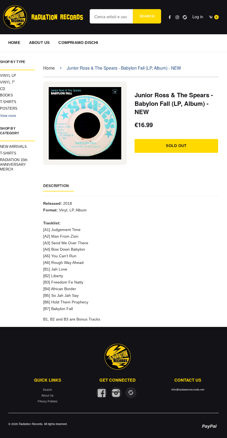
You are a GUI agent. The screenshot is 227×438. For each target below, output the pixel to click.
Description (56, 185)
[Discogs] (185, 17)
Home (49, 68)
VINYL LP (8, 76)
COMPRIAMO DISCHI (78, 42)
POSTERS (8, 108)
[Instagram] (177, 17)
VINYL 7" (7, 82)
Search (147, 16)
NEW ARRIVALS (13, 147)
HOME (14, 42)
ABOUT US (39, 42)
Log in (197, 16)
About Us (47, 395)
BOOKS (6, 95)
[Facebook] (170, 17)
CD (2, 89)
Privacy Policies (47, 401)
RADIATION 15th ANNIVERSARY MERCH (13, 164)
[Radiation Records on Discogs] (130, 392)
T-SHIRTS (8, 102)
